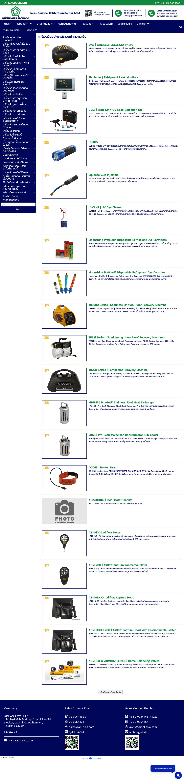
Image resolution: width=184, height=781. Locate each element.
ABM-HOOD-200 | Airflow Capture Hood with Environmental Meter (132, 630)
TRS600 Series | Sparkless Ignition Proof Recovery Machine (127, 305)
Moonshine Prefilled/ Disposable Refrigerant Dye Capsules (127, 272)
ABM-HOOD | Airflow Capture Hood (111, 597)
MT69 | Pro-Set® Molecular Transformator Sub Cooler (123, 435)
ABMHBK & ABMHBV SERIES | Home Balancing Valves (124, 661)
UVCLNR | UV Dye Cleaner (105, 207)
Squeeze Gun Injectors (103, 175)
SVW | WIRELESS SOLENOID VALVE (111, 45)
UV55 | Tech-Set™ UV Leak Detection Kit (115, 110)
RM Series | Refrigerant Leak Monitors (113, 77)
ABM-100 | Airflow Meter (104, 532)
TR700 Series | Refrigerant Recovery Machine (118, 370)
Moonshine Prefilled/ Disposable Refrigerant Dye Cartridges (128, 240)
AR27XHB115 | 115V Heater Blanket (110, 500)
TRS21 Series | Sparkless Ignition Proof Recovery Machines (127, 337)
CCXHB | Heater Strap (102, 467)
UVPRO (93, 142)
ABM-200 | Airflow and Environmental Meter (118, 565)
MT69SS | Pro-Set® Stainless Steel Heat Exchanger (121, 402)
